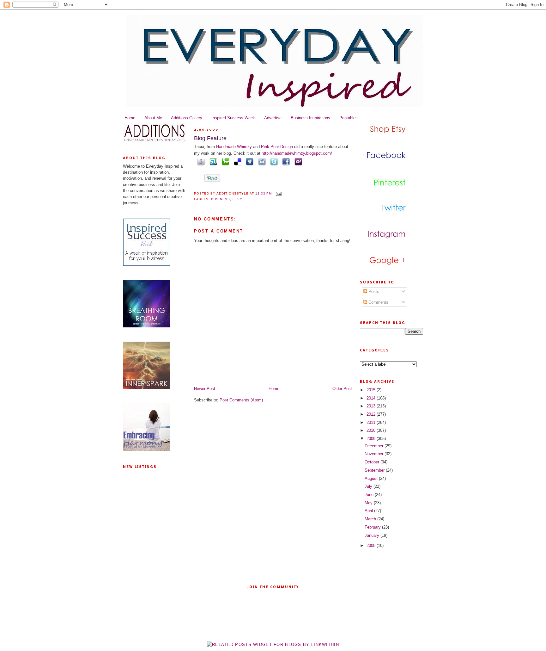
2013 (372, 406)
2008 (372, 545)
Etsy (237, 199)
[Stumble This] (212, 161)
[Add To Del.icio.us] (236, 161)
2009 (372, 438)
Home (129, 117)
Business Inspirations (310, 117)
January (372, 535)
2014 (372, 398)
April (369, 510)
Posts (373, 291)
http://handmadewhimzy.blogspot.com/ (297, 153)
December (375, 445)
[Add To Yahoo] (297, 161)
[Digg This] (249, 161)
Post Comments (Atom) (241, 400)
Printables (348, 117)
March (371, 519)
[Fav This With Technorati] (224, 161)
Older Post (342, 388)
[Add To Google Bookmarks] (200, 161)
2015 (372, 390)
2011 (372, 422)
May (369, 502)
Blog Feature (210, 138)
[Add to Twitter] (273, 161)
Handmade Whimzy (234, 146)
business (220, 199)
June (370, 494)
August (372, 478)
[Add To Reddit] (261, 161)
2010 (372, 430)
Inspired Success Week (233, 117)
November (375, 453)
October (372, 462)
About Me (153, 117)
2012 (372, 414)
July (369, 486)
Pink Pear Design (277, 146)
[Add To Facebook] (285, 161)
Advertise (273, 117)
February (373, 527)
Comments (377, 302)
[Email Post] (278, 193)
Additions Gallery (186, 117)
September (375, 470)
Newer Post (204, 388)
